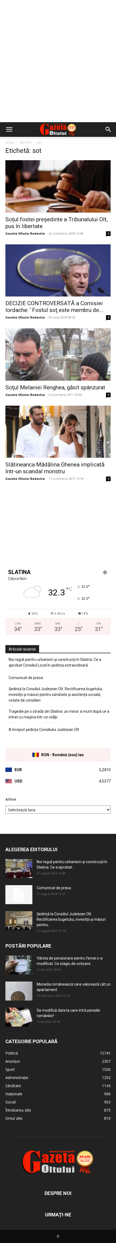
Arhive (10, 799)
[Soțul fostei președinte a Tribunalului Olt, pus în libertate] (58, 186)
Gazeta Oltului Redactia (25, 233)
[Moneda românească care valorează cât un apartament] (18, 991)
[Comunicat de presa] (18, 894)
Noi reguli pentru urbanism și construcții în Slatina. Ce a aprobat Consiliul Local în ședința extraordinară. (55, 662)
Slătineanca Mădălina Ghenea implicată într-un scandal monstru (54, 468)
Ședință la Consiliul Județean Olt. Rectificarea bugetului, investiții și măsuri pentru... (71, 919)
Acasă (10, 142)
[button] (9, 129)
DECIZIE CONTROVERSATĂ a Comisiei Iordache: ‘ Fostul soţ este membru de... (54, 306)
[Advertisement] (58, 61)
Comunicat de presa (26, 678)
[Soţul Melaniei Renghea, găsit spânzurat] (58, 354)
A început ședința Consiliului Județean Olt (44, 729)
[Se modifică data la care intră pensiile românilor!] (18, 1017)
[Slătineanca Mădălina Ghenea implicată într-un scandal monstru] (58, 432)
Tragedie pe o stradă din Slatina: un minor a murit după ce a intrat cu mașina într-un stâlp (59, 714)
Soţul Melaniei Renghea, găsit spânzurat (55, 387)
